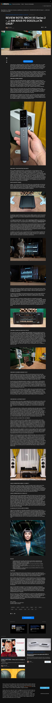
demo (27, 607)
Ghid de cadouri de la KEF (35, 629)
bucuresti (22, 607)
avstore (18, 607)
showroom (20, 609)
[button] (50, 1)
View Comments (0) (27, 617)
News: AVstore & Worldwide (20, 625)
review (12, 609)
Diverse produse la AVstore (35, 626)
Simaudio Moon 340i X (38, 333)
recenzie (40, 607)
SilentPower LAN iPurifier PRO (38, 221)
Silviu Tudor (10, 27)
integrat (31, 607)
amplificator (13, 607)
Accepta (44, 687)
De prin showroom (35, 625)
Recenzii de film (8, 658)
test (28, 609)
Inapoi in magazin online (47, 5)
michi (36, 607)
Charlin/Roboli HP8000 (32, 219)
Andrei (30, 661)
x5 (35, 609)
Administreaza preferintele (45, 693)
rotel (16, 609)
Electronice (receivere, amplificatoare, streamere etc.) (15, 14)
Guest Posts (26, 14)
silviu (25, 609)
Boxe (31, 625)
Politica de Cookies (27, 686)
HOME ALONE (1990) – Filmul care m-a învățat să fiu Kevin (13, 660)
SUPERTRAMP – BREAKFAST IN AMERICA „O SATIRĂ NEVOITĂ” (20, 629)
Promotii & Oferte (33, 627)
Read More (48, 661)
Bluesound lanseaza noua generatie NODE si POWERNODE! (38, 655)
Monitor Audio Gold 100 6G (27, 332)
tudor (32, 609)
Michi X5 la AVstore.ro (28, 61)
